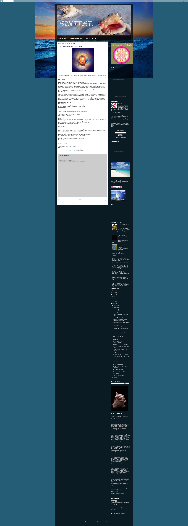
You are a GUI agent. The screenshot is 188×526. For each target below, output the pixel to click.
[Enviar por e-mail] (77, 150)
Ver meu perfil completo (116, 112)
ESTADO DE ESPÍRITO (118, 364)
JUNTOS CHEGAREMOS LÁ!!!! (119, 282)
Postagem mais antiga (100, 200)
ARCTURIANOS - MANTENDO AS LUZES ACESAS (123, 246)
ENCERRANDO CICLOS (118, 375)
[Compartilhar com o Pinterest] (82, 150)
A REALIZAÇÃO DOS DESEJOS (120, 371)
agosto (115, 312)
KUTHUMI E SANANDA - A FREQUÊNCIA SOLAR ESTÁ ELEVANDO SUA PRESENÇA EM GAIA (120, 272)
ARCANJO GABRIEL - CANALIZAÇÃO (121, 354)
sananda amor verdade (69, 152)
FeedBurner (123, 137)
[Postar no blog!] (78, 150)
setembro (116, 310)
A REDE (115, 358)
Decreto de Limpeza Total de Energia (121, 322)
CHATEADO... (116, 339)
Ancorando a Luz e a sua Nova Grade (121, 330)
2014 (113, 294)
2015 (113, 292)
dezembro (116, 305)
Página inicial (83, 200)
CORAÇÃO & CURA (117, 335)
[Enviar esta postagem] (74, 150)
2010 (113, 301)
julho (115, 377)
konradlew (97, 521)
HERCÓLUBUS (121, 235)
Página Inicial (62, 38)
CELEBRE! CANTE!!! (117, 363)
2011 (113, 300)
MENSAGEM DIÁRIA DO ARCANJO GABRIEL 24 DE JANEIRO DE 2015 (123, 226)
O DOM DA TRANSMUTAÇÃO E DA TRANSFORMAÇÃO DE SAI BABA (121, 332)
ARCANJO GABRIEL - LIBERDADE (121, 344)
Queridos (114, 255)
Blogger (107, 521)
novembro (116, 307)
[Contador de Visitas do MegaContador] (115, 204)
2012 (113, 298)
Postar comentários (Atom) (68, 202)
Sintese (120, 103)
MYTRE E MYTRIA (91, 38)
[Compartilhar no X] (79, 150)
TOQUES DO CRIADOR (76, 38)
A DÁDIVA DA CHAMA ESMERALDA (121, 356)
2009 (113, 303)
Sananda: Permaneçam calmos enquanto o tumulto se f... (120, 320)
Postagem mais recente (65, 200)
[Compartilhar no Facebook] (81, 150)
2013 (113, 296)
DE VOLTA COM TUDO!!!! (118, 317)
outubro (115, 309)
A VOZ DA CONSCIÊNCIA (119, 369)
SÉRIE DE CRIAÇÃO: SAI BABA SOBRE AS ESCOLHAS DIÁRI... (121, 328)
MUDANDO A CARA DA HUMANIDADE (118, 342)
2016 (113, 290)
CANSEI (115, 352)
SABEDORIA (116, 373)
